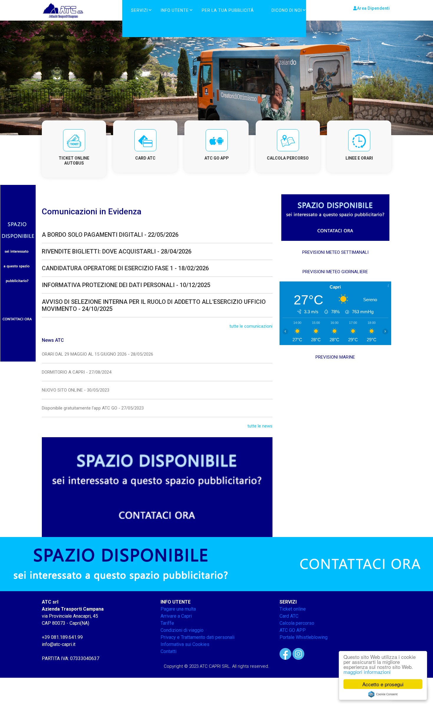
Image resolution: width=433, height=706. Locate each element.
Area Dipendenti (373, 8)
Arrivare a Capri (176, 616)
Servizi (139, 10)
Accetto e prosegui (383, 684)
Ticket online (293, 609)
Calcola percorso (297, 623)
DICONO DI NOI (287, 10)
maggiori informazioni (367, 671)
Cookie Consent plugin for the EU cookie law (383, 694)
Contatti (168, 651)
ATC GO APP (293, 630)
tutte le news (259, 426)
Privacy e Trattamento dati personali (197, 637)
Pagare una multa (178, 609)
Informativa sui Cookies (185, 644)
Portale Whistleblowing (304, 637)
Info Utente (175, 10)
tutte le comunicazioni (250, 326)
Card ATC (289, 616)
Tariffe (167, 623)
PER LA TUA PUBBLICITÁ (228, 10)
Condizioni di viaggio (182, 630)
